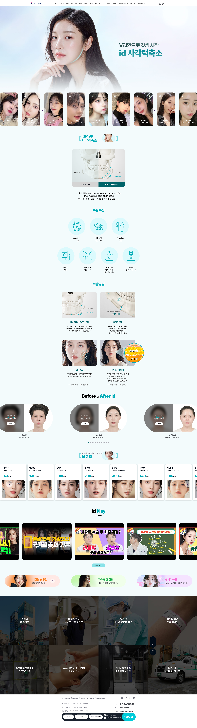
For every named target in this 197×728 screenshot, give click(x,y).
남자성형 (108, 3)
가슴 (103, 3)
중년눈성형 (74, 3)
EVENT (153, 653)
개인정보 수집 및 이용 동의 (111, 717)
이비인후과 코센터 (88, 3)
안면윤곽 (97, 3)
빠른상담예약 (141, 3)
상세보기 (114, 715)
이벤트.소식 (133, 3)
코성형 (80, 3)
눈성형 (67, 3)
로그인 (160, 4)
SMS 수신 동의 (109, 715)
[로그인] (160, 4)
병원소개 (56, 3)
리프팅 (62, 3)
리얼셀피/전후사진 (123, 3)
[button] (42, 110)
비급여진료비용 (84, 703)
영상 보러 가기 (98, 565)
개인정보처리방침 (66, 703)
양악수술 (115, 3)
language (163, 4)
